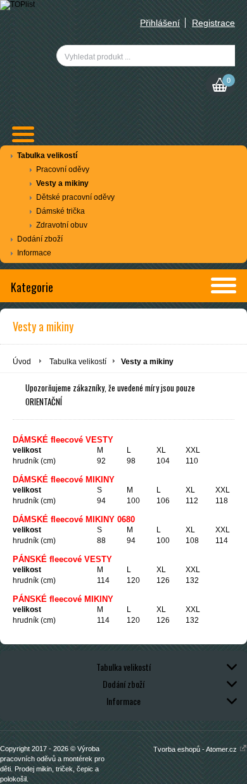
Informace (34, 252)
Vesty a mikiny (62, 183)
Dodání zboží (40, 239)
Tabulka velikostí (47, 155)
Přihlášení (160, 23)
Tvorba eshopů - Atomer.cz (196, 749)
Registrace (213, 23)
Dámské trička (60, 211)
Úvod (22, 361)
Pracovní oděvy (62, 169)
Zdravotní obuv (61, 225)
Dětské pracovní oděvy (75, 197)
